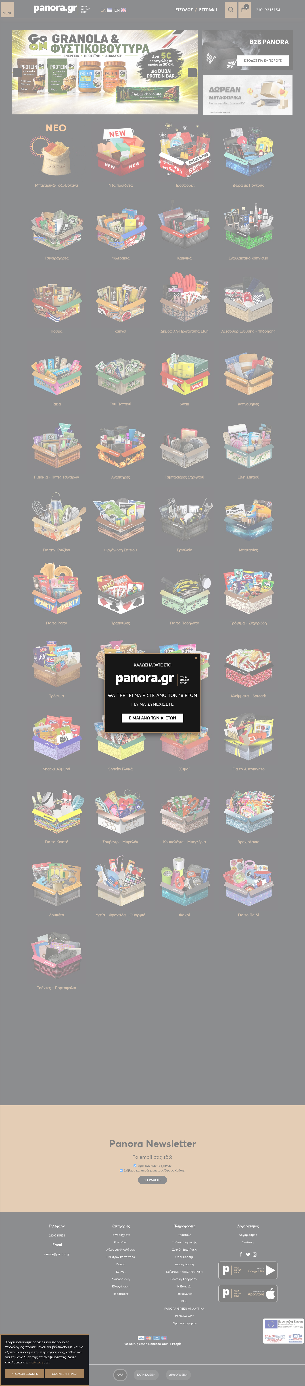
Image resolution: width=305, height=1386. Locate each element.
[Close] (196, 658)
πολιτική (36, 1362)
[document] (44, 1372)
